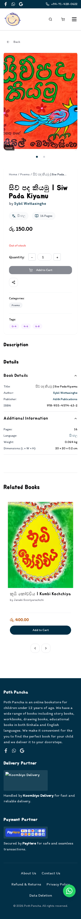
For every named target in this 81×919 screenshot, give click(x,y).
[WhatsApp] (13, 4)
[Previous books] (35, 648)
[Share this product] (13, 282)
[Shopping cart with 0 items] (63, 19)
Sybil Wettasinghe (65, 393)
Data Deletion (40, 895)
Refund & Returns (26, 884)
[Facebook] (6, 4)
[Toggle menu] (74, 19)
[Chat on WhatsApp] (69, 891)
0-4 (14, 326)
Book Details (16, 376)
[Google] (21, 4)
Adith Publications (65, 399)
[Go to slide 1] (37, 157)
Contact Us (51, 873)
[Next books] (45, 648)
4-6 (26, 326)
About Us (28, 873)
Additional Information (26, 418)
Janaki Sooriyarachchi (29, 600)
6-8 (37, 326)
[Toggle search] (50, 19)
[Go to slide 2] (44, 157)
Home (13, 174)
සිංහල (73, 436)
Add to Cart (41, 630)
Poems (25, 174)
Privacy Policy (58, 884)
